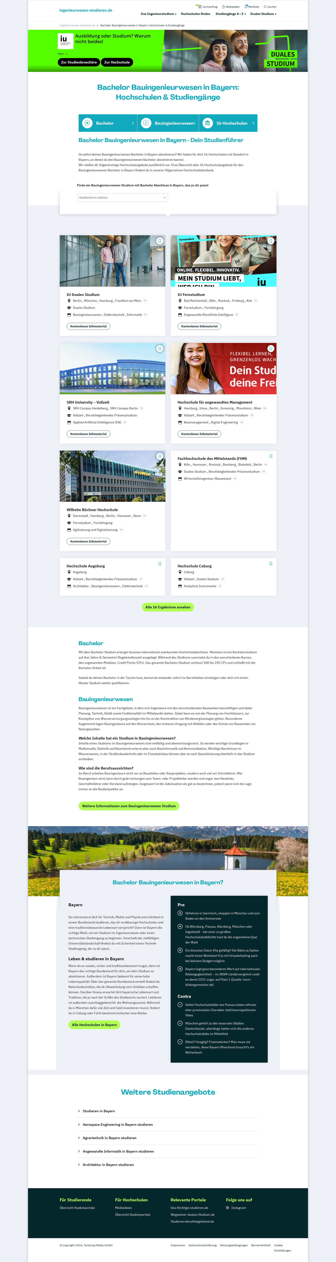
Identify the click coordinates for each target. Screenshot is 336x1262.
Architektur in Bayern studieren (108, 1164)
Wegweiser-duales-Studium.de (193, 1215)
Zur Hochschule (117, 62)
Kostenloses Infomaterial (88, 326)
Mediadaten (123, 1208)
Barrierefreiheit (261, 1245)
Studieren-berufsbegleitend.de (192, 1221)
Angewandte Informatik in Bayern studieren (118, 1151)
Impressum (178, 1245)
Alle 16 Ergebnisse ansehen (168, 607)
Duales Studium (262, 14)
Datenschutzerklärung (202, 1245)
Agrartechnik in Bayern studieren (109, 1137)
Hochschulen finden (195, 14)
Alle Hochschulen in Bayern (94, 1024)
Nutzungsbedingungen (234, 1245)
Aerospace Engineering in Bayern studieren (118, 1124)
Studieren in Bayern (99, 1111)
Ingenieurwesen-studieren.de (77, 25)
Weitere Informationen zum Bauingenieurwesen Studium (129, 806)
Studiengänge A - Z (229, 14)
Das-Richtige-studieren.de (189, 1208)
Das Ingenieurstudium (157, 14)
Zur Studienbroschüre (79, 62)
